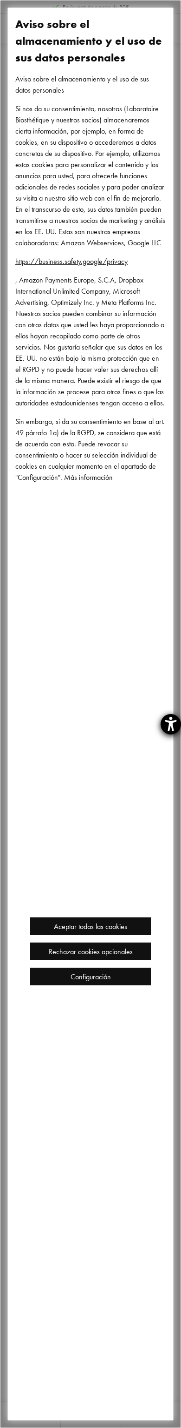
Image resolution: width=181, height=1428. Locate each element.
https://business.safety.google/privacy (71, 261)
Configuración (91, 976)
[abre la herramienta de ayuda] (171, 724)
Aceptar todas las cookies (90, 926)
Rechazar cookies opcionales (91, 951)
